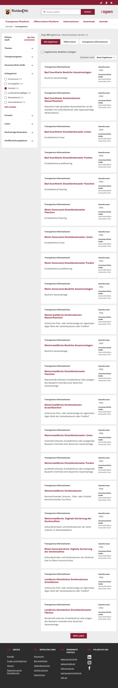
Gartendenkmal (16, 102)
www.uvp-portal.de (69, 659)
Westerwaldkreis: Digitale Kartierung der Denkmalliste (67, 520)
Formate (8, 115)
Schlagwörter (10, 73)
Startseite (9, 26)
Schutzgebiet (15, 83)
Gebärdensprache (42, 666)
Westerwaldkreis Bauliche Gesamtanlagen (68, 345)
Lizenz (7, 123)
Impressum (39, 656)
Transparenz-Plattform (17, 21)
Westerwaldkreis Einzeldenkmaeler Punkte (69, 463)
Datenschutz (39, 675)
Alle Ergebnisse (51, 42)
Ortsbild (13, 88)
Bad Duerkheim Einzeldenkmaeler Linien (67, 131)
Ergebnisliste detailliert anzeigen (60, 51)
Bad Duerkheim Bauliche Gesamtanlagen (67, 72)
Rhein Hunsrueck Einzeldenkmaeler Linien (68, 237)
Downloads (89, 21)
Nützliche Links (47, 649)
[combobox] (61, 12)
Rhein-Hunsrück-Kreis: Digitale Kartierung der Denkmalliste (68, 550)
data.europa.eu (67, 668)
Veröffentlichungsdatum (15, 140)
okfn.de (64, 678)
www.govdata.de (68, 664)
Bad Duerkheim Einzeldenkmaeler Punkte (68, 157)
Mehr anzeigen (10, 107)
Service (16, 649)
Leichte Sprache (41, 670)
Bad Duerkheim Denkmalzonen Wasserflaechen (62, 99)
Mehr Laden (78, 636)
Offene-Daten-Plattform (46, 21)
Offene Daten (70, 42)
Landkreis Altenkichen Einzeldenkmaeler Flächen (67, 611)
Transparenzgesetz (13, 56)
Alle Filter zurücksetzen (29, 38)
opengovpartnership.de (71, 673)
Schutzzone (15, 79)
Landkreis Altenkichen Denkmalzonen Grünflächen (66, 581)
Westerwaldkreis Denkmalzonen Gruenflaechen (63, 406)
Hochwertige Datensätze (15, 132)
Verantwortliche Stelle (14, 65)
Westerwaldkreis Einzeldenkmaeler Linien (68, 435)
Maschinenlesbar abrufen (73, 35)
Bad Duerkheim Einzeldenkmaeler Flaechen (69, 183)
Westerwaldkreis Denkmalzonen (63, 490)
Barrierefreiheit (40, 661)
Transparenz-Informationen (95, 42)
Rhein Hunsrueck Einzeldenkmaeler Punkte (69, 262)
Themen (8, 48)
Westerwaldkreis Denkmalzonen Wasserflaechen (63, 316)
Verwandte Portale (72, 651)
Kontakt (103, 21)
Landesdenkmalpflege (19, 93)
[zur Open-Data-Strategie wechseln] (107, 11)
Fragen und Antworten (17, 661)
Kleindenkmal (15, 97)
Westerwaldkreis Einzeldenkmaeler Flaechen (64, 373)
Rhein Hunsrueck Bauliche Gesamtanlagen (68, 288)
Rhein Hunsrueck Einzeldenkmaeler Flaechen (64, 211)
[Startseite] (16, 11)
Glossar (10, 666)
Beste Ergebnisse (105, 57)
